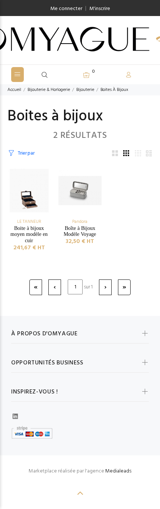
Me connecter (66, 8)
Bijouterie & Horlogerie (49, 90)
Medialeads (118, 471)
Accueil (14, 90)
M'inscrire (99, 8)
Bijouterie (85, 90)
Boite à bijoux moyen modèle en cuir (29, 234)
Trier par (25, 153)
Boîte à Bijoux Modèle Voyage (80, 231)
